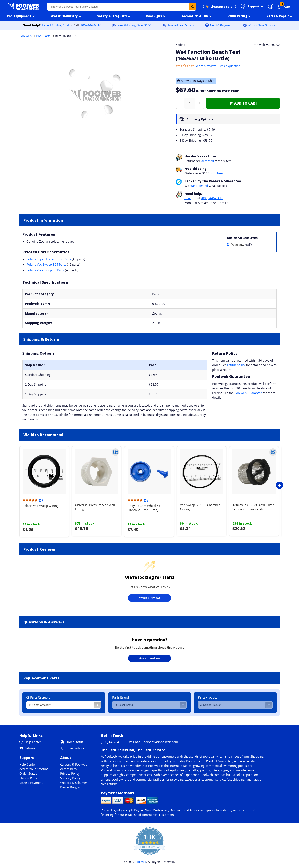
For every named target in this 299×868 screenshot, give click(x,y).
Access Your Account (33, 769)
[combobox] (122, 7)
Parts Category (39, 697)
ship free (216, 173)
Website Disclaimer (73, 783)
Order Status (74, 742)
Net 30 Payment (221, 25)
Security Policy (70, 778)
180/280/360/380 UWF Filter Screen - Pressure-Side (253, 507)
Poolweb (25, 36)
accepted (207, 161)
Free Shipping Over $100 (134, 25)
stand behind (199, 186)
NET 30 (250, 810)
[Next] (279, 485)
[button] (252, 6)
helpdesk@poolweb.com (161, 742)
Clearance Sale (221, 6)
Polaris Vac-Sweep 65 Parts (45, 270)
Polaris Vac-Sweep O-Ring (40, 506)
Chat (66, 25)
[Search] (192, 6)
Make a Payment (31, 783)
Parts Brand (120, 697)
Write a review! (149, 598)
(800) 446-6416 (90, 25)
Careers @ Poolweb (73, 764)
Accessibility (68, 769)
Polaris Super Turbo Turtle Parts (48, 259)
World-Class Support (262, 25)
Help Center (33, 742)
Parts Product (207, 697)
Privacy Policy (70, 773)
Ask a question (230, 66)
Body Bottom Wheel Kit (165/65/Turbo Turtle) (144, 508)
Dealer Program (71, 787)
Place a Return (29, 778)
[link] (243, 103)
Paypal (139, 810)
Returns (30, 748)
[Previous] (18, 485)
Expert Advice (51, 25)
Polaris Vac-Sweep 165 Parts (46, 264)
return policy (236, 365)
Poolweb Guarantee (248, 393)
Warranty (237, 244)
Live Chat (133, 742)
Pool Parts (43, 36)
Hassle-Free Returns (181, 25)
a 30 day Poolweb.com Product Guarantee (202, 761)
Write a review (206, 66)
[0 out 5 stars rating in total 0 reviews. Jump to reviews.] (186, 66)
